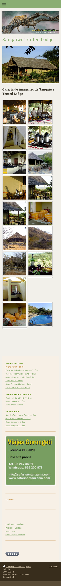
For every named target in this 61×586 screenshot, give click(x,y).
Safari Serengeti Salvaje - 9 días (18, 384)
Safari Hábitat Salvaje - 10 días (18, 398)
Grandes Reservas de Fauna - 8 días (20, 373)
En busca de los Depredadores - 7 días (21, 370)
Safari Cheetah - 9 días (15, 401)
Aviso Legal (10, 531)
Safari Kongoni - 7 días (15, 425)
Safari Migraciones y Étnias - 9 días (20, 377)
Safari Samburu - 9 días (15, 422)
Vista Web (53, 566)
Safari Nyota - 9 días (14, 404)
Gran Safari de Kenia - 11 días (17, 418)
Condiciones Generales (15, 534)
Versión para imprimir (15, 566)
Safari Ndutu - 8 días (14, 380)
